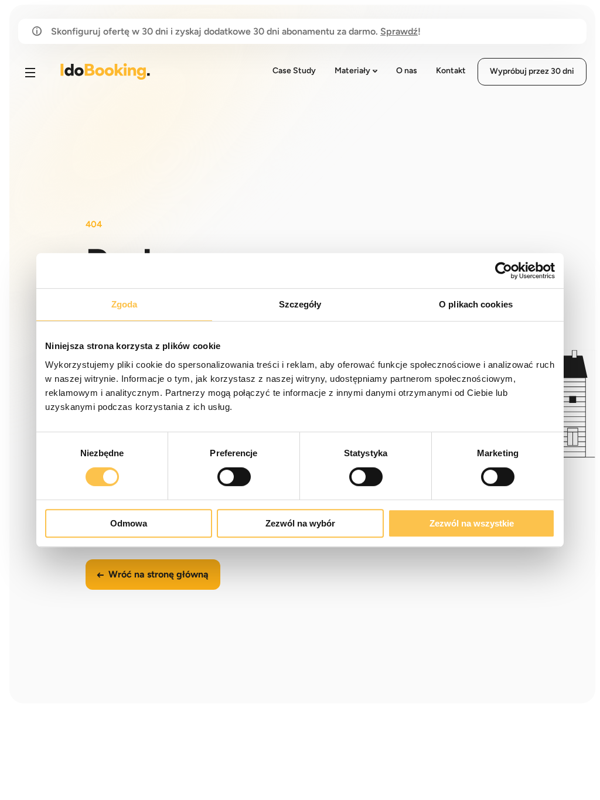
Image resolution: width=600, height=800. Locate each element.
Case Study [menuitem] (294, 71)
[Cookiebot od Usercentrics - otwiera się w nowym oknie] (503, 270)
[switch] (234, 476)
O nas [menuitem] (406, 71)
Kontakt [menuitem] (451, 71)
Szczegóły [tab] (300, 304)
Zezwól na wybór (300, 523)
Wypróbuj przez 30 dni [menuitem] (532, 71)
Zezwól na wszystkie (471, 523)
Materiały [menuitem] (352, 71)
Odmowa (128, 523)
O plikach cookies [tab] (476, 304)
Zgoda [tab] (124, 304)
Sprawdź (399, 31)
